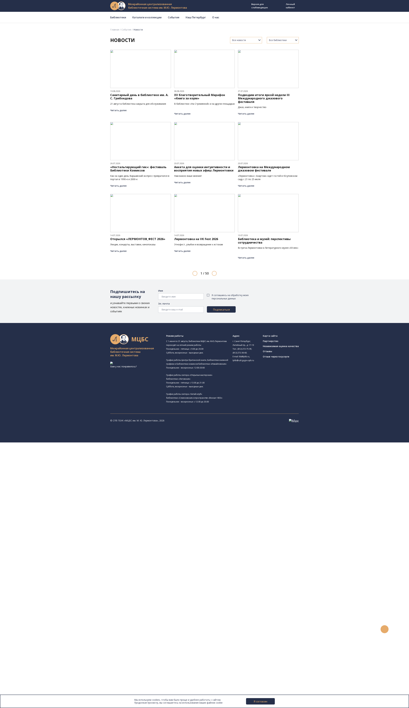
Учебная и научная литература (32, 557)
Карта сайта (270, 335)
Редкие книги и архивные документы (35, 564)
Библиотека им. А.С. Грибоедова (40, 470)
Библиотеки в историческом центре (40, 657)
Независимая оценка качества (281, 346)
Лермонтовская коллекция (35, 575)
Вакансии (15, 682)
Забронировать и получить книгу (33, 607)
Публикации (16, 664)
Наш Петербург (196, 17)
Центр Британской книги (32, 525)
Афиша (14, 636)
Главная (114, 29)
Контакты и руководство (24, 675)
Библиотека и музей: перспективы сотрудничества (264, 240)
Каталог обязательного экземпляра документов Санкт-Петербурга (52, 546)
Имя (160, 290)
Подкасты (15, 650)
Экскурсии (15, 660)
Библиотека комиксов (31, 528)
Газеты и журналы (25, 560)
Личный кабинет (290, 6)
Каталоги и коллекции (147, 17)
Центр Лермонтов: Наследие (34, 507)
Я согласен (260, 701)
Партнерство (270, 341)
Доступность (17, 678)
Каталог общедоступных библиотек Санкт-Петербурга (45, 543)
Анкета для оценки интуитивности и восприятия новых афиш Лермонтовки (203, 168)
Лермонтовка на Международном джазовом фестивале (264, 168)
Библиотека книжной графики (35, 521)
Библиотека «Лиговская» (36, 466)
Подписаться (221, 309)
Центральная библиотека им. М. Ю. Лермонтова (45, 451)
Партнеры (15, 685)
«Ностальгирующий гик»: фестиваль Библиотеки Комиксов (138, 168)
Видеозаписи (17, 646)
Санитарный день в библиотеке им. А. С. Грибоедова (139, 96)
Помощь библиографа (27, 603)
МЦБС (13, 671)
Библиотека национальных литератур (39, 518)
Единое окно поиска (26, 539)
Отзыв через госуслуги (276, 356)
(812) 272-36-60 (240, 352)
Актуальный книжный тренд (30, 618)
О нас (215, 17)
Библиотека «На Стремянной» (39, 462)
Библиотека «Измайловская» (39, 474)
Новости (15, 625)
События (173, 17)
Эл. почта (164, 303)
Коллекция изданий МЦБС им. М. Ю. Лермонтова (47, 578)
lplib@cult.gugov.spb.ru (243, 360)
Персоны (15, 639)
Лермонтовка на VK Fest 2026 (196, 239)
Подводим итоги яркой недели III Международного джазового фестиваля (263, 98)
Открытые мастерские (31, 514)
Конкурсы (15, 628)
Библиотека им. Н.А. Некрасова (36, 482)
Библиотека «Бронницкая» (33, 493)
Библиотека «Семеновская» (34, 489)
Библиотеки (118, 17)
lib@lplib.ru (244, 356)
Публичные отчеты (20, 693)
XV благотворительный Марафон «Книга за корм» (199, 96)
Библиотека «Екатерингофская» (36, 458)
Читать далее (118, 110)
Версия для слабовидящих (259, 6)
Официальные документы (24, 689)
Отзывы (267, 351)
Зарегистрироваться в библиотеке (34, 600)
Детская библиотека (30, 496)
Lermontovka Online (20, 643)
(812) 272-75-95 (244, 349)
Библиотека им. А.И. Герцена (34, 485)
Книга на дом (22, 610)
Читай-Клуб (25, 503)
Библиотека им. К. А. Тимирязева (41, 454)
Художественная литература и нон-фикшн (38, 553)
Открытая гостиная (29, 510)
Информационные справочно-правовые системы (42, 568)
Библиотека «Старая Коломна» (40, 478)
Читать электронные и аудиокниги (34, 614)
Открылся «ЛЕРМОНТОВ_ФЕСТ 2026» (137, 239)
